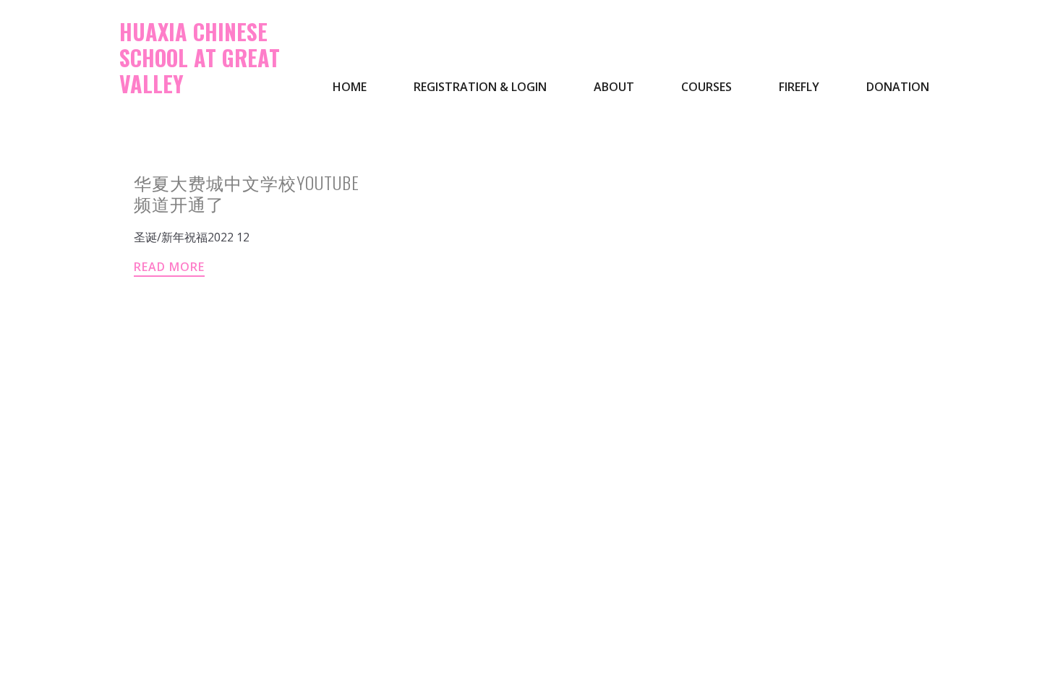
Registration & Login (480, 87)
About (614, 87)
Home (350, 87)
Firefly (799, 87)
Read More (169, 267)
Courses (706, 87)
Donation (897, 87)
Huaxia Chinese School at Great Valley (199, 57)
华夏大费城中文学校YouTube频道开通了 (246, 192)
